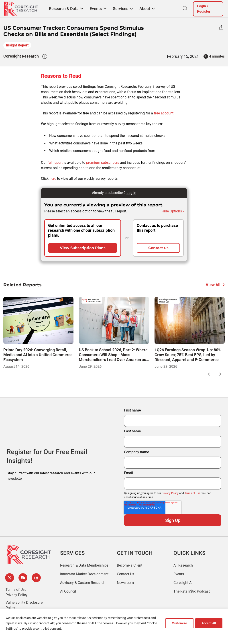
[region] (114, 622)
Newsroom (125, 583)
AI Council (68, 591)
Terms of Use (192, 493)
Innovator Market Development (84, 574)
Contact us (158, 248)
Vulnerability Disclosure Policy (24, 605)
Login (201, 6)
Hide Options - (173, 211)
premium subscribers (102, 162)
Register (203, 11)
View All (213, 284)
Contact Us (125, 574)
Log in (131, 193)
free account (163, 113)
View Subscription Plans (83, 248)
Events (178, 574)
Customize (179, 623)
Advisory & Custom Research (82, 583)
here (52, 178)
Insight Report (17, 45)
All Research (183, 565)
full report (55, 162)
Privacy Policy (170, 493)
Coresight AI (182, 583)
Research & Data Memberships (84, 565)
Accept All (209, 623)
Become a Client (129, 565)
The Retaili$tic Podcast (191, 591)
